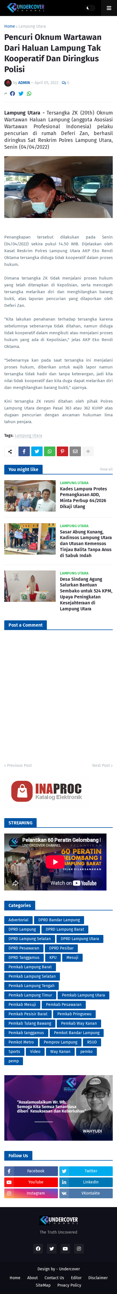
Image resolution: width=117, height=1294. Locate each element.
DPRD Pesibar (61, 948)
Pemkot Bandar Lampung (76, 1032)
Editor (76, 1277)
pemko (86, 1051)
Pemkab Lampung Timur (30, 995)
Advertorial (18, 920)
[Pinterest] (62, 451)
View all (106, 469)
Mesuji (72, 957)
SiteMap (43, 1285)
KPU (53, 957)
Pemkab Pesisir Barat (28, 1014)
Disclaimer (98, 1277)
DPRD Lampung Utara (80, 938)
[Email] (75, 451)
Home (9, 26)
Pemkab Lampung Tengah (32, 985)
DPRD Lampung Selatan (30, 938)
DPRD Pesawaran (24, 948)
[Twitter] (21, 93)
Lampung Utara (32, 26)
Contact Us (54, 1277)
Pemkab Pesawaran (64, 1004)
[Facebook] (12, 93)
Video (35, 1051)
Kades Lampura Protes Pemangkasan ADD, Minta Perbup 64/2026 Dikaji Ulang (83, 497)
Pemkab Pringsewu (74, 1014)
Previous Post (19, 765)
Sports (14, 1051)
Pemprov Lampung (60, 1042)
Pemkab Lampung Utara (83, 995)
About (32, 1277)
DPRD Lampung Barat (65, 929)
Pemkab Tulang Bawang (30, 1023)
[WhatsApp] (29, 93)
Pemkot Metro (21, 1042)
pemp (14, 1061)
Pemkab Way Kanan (79, 1023)
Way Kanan (60, 1051)
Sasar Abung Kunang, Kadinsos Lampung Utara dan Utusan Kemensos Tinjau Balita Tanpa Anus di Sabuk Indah (86, 543)
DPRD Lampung (22, 929)
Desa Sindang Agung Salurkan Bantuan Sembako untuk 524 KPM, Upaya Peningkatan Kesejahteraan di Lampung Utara (86, 594)
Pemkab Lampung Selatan (32, 976)
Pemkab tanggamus (26, 1032)
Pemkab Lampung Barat (30, 967)
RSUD (92, 1042)
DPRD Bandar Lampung (59, 920)
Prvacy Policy (69, 1285)
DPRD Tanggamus (24, 957)
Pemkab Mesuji (22, 1004)
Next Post (101, 765)
